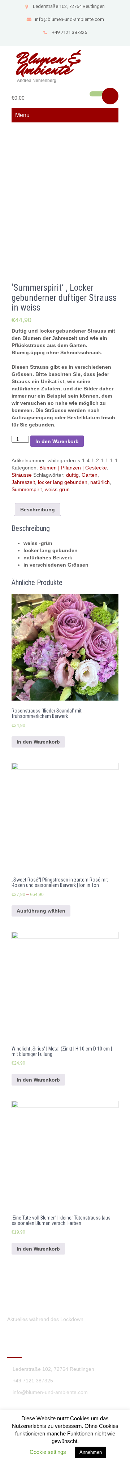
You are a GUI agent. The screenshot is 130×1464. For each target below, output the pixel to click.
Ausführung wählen (41, 911)
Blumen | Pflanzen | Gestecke (73, 468)
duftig (72, 475)
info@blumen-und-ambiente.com (69, 19)
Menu (22, 115)
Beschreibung (37, 509)
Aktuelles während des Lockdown (45, 1319)
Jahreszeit (23, 482)
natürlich (100, 482)
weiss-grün (57, 489)
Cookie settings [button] (48, 1452)
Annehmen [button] (90, 1452)
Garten (90, 475)
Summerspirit (27, 489)
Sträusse (22, 475)
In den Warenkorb (57, 441)
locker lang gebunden (62, 482)
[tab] (37, 509)
